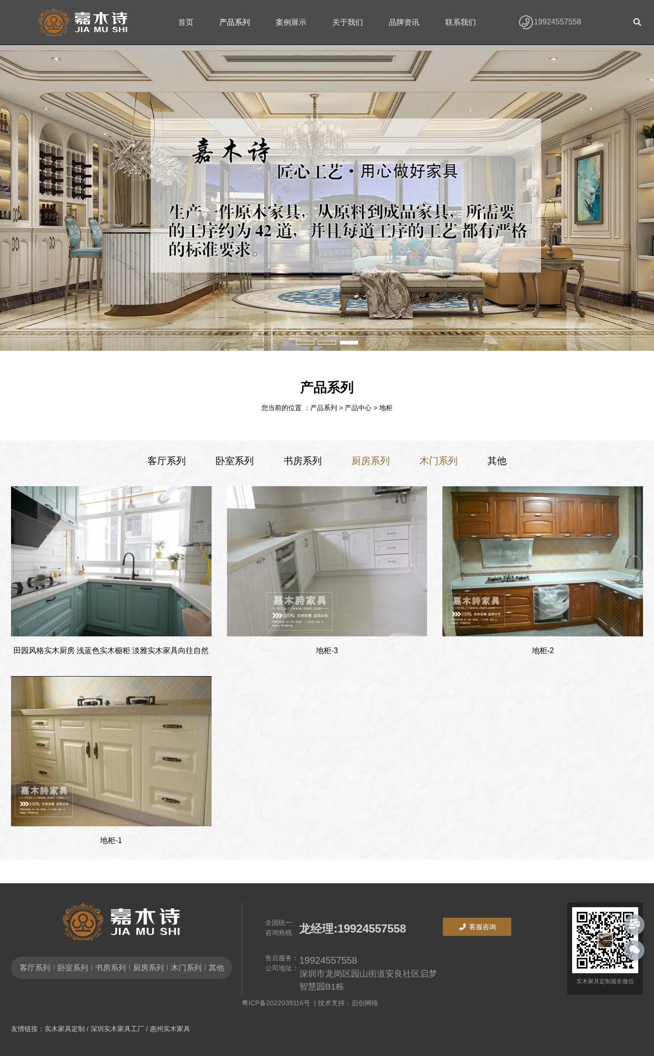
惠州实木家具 (170, 1029)
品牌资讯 (404, 22)
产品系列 (234, 22)
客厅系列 (166, 461)
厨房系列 (370, 461)
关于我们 (347, 22)
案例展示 (291, 22)
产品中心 (358, 408)
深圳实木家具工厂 (117, 1029)
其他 (497, 461)
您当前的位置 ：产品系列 (300, 408)
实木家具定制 (65, 1029)
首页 (185, 22)
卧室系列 (234, 461)
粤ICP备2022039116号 (278, 1003)
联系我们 (460, 22)
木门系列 (438, 461)
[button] (305, 343)
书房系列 (302, 461)
